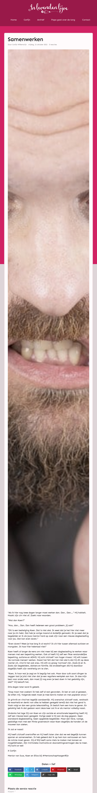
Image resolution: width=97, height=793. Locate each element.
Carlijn (27, 19)
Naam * (12, 791)
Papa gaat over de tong (63, 19)
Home (14, 19)
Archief (40, 19)
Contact (86, 19)
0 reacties (53, 44)
